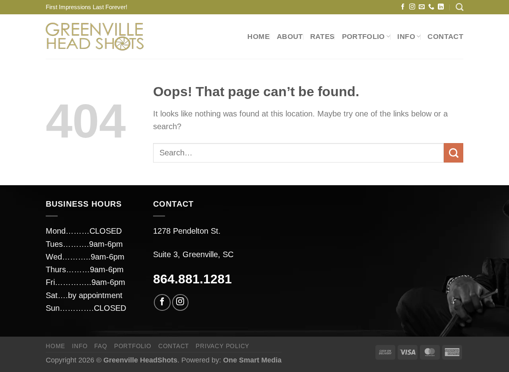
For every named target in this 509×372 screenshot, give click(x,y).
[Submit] (453, 153)
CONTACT (445, 37)
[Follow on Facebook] (403, 7)
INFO (79, 346)
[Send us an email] (422, 7)
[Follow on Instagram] (412, 7)
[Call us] (431, 7)
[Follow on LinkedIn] (441, 7)
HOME (258, 37)
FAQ (100, 346)
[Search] (459, 7)
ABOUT (290, 37)
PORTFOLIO (363, 37)
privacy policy (222, 346)
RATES (322, 37)
